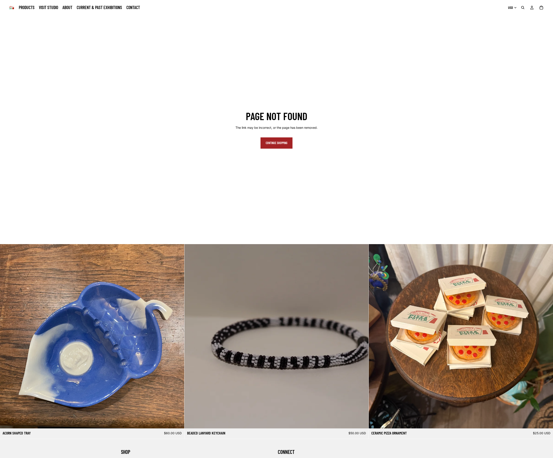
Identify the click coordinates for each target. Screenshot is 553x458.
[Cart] (541, 7)
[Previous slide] (6, 336)
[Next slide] (177, 336)
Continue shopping (276, 143)
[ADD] (177, 422)
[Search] (523, 7)
